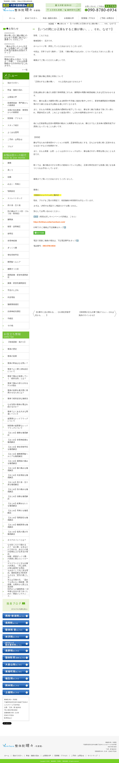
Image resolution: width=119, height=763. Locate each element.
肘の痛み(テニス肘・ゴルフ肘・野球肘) (18, 212)
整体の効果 (12, 356)
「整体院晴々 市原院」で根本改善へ (59, 761)
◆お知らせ (61, 24)
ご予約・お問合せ (106, 18)
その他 (10, 326)
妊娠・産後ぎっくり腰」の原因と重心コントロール (18, 558)
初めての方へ (31, 18)
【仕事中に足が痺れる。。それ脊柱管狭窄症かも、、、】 (52, 313)
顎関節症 (11, 191)
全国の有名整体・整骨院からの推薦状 (18, 111)
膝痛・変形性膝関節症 (17, 283)
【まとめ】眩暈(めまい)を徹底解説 (17, 504)
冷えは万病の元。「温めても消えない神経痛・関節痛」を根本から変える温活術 (18, 583)
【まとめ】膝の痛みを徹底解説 (18, 469)
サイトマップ (93, 756)
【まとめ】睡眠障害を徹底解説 (18, 526)
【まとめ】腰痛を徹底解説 (18, 434)
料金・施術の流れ (50, 18)
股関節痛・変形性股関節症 (18, 276)
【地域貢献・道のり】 (17, 342)
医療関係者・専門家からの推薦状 (18, 104)
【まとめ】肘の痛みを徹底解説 (18, 490)
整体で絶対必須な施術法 (18, 398)
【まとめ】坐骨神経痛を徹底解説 (18, 441)
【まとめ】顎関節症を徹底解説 (18, 519)
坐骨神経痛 (12, 241)
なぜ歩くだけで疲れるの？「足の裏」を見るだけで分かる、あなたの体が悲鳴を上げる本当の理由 (18, 549)
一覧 (26, 70)
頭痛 (9, 177)
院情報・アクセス (87, 18)
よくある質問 (13, 132)
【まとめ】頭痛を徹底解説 (18, 497)
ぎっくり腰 (12, 248)
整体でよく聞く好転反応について (18, 370)
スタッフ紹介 (13, 125)
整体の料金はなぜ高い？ (18, 363)
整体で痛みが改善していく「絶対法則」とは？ (18, 377)
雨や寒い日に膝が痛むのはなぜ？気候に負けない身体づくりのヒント (15, 37)
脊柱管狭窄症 (13, 255)
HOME (51, 24)
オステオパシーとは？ (17, 540)
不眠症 (10, 318)
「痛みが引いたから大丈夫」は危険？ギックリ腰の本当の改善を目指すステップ (15, 49)
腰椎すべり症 (13, 269)
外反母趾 (11, 297)
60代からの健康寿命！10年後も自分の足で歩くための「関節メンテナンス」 (18, 592)
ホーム (12, 18)
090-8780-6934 (49, 246)
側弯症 (10, 234)
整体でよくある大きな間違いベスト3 (18, 412)
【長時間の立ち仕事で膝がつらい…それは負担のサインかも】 (96, 313)
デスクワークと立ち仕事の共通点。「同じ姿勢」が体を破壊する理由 (18, 565)
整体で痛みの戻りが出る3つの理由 (18, 384)
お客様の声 (69, 18)
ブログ (10, 146)
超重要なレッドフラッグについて (18, 420)
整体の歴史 (12, 349)
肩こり (10, 170)
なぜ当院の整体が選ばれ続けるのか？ (18, 405)
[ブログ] (16, 606)
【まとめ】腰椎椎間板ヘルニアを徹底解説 (18, 455)
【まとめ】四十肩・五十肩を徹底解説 (18, 483)
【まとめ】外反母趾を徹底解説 (18, 476)
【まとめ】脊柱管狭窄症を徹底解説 (18, 448)
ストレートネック (15, 198)
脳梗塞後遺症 (13, 304)
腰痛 (9, 163)
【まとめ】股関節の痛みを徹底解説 (18, 462)
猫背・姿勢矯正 (14, 227)
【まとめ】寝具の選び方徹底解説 (18, 533)
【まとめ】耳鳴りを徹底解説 (18, 512)
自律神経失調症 (14, 311)
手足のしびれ (13, 290)
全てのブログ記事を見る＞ (19, 609)
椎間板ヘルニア (14, 262)
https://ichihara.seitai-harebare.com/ (49, 222)
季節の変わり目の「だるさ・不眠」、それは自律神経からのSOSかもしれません (16, 62)
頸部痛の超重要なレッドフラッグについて (18, 427)
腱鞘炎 (10, 219)
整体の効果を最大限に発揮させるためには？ (18, 391)
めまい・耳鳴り (14, 184)
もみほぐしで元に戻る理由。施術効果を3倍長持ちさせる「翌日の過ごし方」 (18, 573)
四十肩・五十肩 (14, 205)
